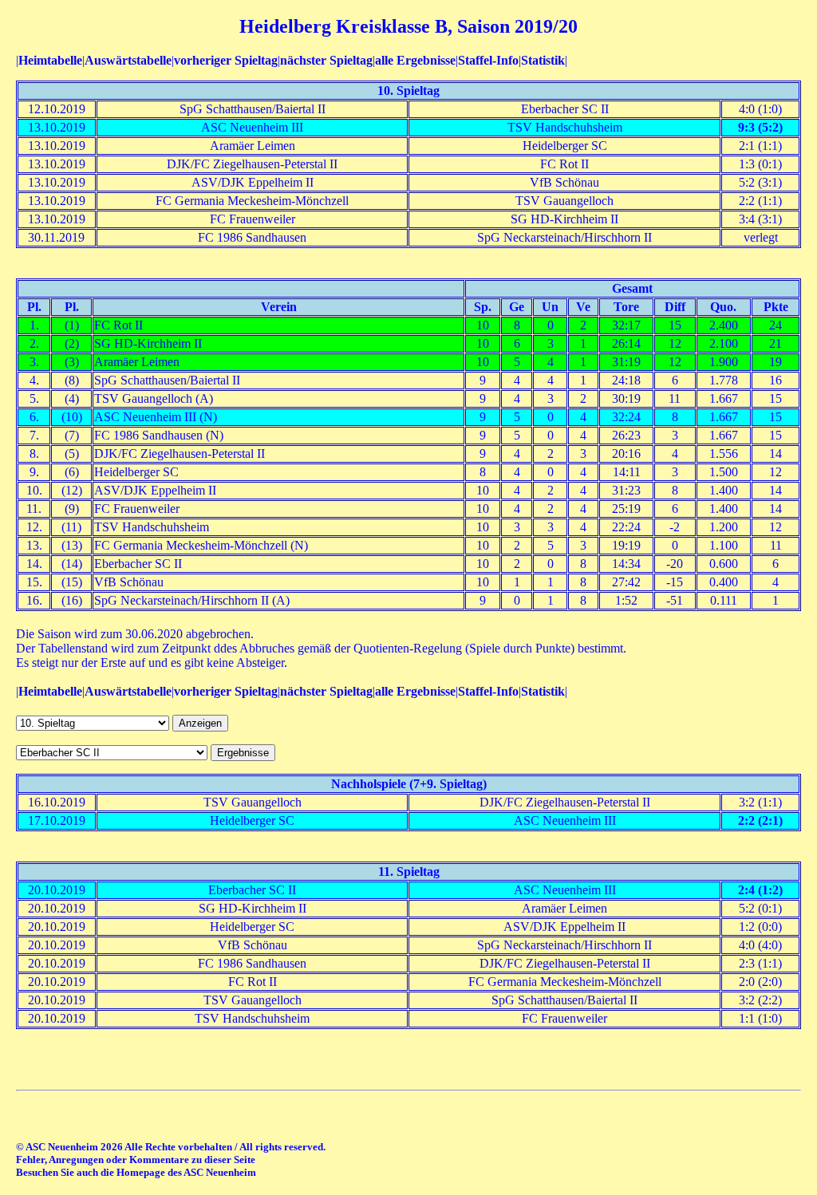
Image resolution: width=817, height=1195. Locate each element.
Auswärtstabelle (128, 60)
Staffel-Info (488, 60)
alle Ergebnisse (415, 60)
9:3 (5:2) (760, 127)
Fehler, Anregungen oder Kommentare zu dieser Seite (135, 1159)
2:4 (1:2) (760, 890)
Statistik (543, 60)
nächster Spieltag (326, 60)
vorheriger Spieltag (226, 60)
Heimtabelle (50, 60)
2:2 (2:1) (760, 820)
